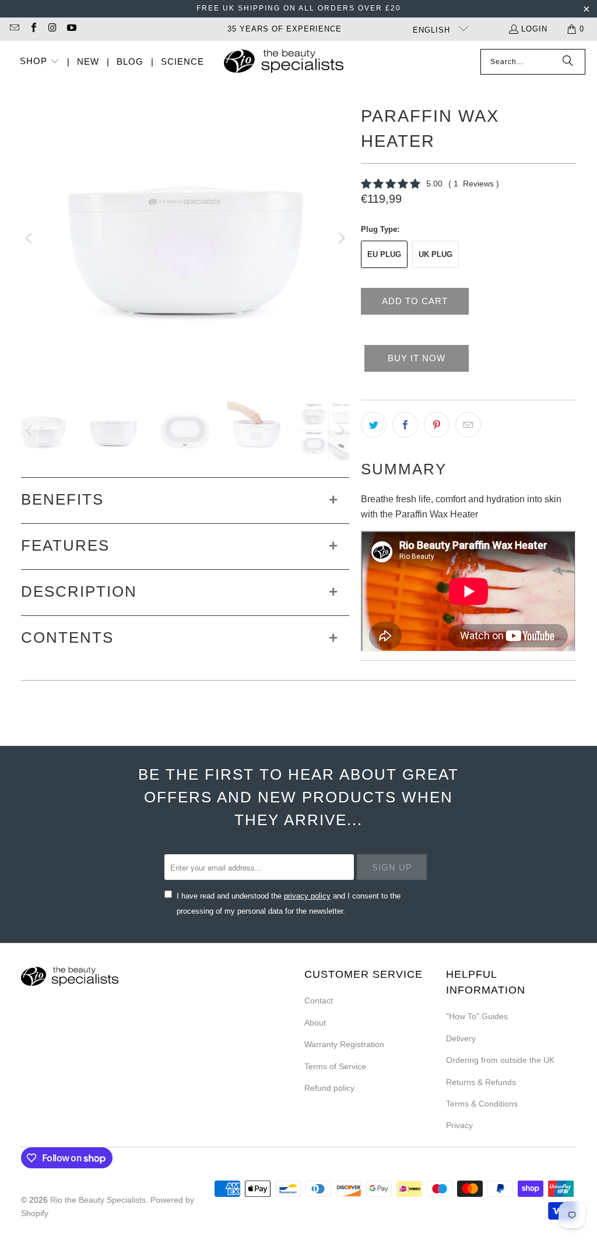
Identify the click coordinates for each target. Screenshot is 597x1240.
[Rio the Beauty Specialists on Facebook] (32, 28)
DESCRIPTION (79, 591)
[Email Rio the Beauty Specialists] (14, 28)
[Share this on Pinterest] (436, 425)
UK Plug (435, 254)
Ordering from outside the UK (500, 1060)
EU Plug (384, 254)
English (433, 30)
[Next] (340, 238)
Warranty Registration (344, 1044)
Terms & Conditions (482, 1103)
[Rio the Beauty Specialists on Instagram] (52, 28)
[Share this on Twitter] (374, 425)
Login (534, 28)
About (315, 1022)
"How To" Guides (477, 1016)
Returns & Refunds (481, 1082)
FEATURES (65, 545)
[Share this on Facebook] (405, 425)
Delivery (461, 1038)
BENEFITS (62, 499)
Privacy (459, 1125)
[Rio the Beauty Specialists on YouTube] (70, 28)
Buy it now (416, 358)
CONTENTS (67, 637)
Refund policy (329, 1088)
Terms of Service (335, 1066)
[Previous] (29, 238)
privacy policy (307, 896)
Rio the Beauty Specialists (98, 1199)
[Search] (567, 62)
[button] (39, 62)
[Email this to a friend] (468, 425)
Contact (318, 1000)
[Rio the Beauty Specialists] (283, 62)
